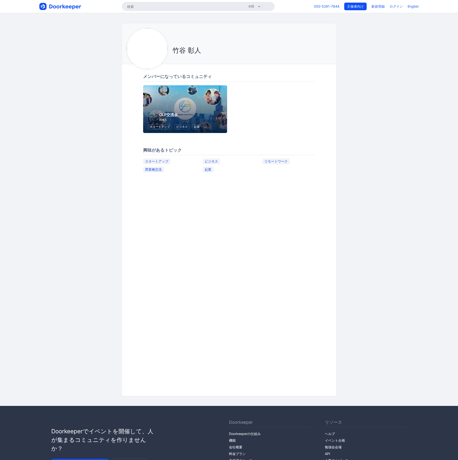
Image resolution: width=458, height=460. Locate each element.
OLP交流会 (168, 114)
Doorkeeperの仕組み (245, 434)
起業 (197, 126)
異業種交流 (153, 169)
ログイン (396, 6)
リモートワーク (276, 161)
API (327, 454)
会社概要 (235, 447)
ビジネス (182, 126)
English (413, 6)
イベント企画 (335, 440)
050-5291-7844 (326, 6)
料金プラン (237, 454)
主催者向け (355, 6)
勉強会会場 (333, 447)
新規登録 (378, 6)
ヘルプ (330, 434)
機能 (232, 440)
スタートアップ (160, 126)
